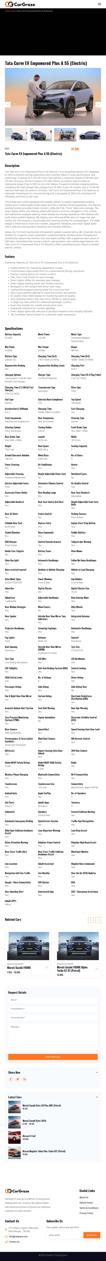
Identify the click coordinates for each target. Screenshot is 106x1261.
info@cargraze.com (18, 1236)
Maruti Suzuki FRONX (19, 968)
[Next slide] (98, 104)
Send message (53, 1057)
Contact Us (14, 1241)
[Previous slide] (7, 104)
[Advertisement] (53, 33)
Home (7, 11)
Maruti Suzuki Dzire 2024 (34, 1120)
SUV (7, 148)
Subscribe (92, 1235)
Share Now (14, 1072)
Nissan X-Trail (29, 1136)
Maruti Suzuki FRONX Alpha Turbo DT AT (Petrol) (72, 969)
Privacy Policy (86, 1213)
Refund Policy (86, 1202)
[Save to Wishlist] (47, 968)
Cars (13, 11)
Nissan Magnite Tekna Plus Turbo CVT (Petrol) (44, 1151)
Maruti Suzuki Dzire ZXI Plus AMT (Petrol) (42, 1105)
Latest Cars (15, 1097)
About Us (84, 1197)
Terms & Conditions (89, 1208)
